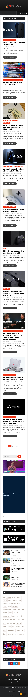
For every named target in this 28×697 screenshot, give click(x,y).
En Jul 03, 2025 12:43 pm (8, 425)
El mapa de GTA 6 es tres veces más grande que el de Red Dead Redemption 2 (18, 552)
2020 (4, 597)
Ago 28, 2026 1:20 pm (15, 588)
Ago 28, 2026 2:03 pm (15, 579)
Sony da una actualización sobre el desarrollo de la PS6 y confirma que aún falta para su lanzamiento (14, 421)
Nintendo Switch (7, 616)
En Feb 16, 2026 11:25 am (8, 213)
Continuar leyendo (9, 57)
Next (17, 446)
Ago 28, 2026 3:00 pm (15, 565)
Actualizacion (9, 597)
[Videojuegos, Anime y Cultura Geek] (14, 8)
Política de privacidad (16, 691)
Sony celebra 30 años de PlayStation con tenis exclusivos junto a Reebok (13, 378)
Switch (13, 626)
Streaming (9, 626)
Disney (20, 600)
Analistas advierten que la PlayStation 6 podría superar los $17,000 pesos (14, 170)
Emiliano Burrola (18, 46)
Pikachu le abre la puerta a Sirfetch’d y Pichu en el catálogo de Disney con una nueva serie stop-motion (18, 561)
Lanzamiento (15, 609)
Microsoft (5, 612)
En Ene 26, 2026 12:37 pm (8, 297)
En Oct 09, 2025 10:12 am (8, 341)
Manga (19, 609)
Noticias (5, 39)
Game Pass (4, 606)
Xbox (4, 248)
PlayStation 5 (21, 619)
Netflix (10, 612)
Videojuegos (19, 80)
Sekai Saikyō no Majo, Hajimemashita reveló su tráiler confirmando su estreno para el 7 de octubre (18, 584)
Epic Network (12, 687)
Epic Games (5, 603)
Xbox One (16, 634)
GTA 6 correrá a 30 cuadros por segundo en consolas (17, 576)
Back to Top (13, 695)
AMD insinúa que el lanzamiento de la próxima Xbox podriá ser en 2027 (13, 252)
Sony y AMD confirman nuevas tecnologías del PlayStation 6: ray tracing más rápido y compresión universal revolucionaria (12, 336)
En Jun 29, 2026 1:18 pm (8, 131)
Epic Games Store (12, 603)
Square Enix (19, 623)
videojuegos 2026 (20, 630)
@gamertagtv (5, 516)
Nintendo (16, 612)
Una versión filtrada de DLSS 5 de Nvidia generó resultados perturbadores (17, 569)
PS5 (8, 623)
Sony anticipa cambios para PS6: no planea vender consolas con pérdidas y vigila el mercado (13, 127)
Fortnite (18, 603)
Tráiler (22, 626)
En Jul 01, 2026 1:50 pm (8, 87)
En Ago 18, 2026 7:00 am (8, 46)
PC (21, 616)
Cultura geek (6, 120)
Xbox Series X (21, 634)
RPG (11, 623)
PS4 (4, 623)
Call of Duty (5, 600)
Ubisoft (4, 630)
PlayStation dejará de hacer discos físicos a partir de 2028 (12, 84)
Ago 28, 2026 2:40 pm (15, 573)
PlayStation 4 (13, 619)
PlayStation (12, 39)
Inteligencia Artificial (7, 609)
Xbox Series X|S (5, 637)
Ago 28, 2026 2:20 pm (15, 555)
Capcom (9, 600)
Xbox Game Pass (10, 634)
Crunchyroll (15, 600)
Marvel (23, 609)
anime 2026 (19, 597)
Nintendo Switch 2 (15, 616)
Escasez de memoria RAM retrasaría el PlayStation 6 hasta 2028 (13, 210)
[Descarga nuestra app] (14, 531)
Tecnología (18, 626)
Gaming (9, 606)
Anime (13, 597)
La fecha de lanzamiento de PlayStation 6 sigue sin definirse (14, 43)
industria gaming (15, 606)
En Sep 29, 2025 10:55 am (8, 381)
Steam (4, 626)
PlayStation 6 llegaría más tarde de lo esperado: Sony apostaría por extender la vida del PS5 (13, 293)
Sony (14, 623)
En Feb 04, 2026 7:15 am (8, 255)
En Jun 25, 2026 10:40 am (8, 173)
